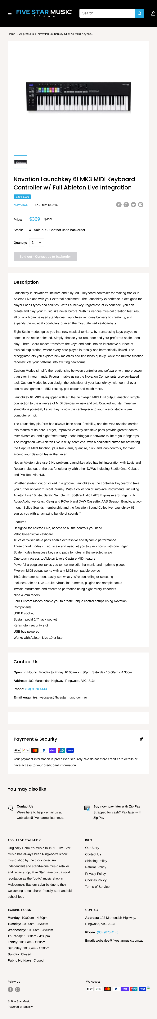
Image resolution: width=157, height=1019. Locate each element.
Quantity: (20, 242)
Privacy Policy (95, 874)
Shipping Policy (96, 861)
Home (11, 33)
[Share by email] (140, 204)
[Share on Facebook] (119, 204)
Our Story (92, 848)
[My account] (153, 13)
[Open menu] (9, 13)
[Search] (139, 13)
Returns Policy (95, 867)
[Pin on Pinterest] (126, 204)
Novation (21, 204)
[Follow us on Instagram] (17, 989)
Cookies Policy (96, 880)
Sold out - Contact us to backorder (45, 256)
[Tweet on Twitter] (133, 204)
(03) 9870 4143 (36, 689)
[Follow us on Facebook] (10, 989)
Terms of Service (97, 887)
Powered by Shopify (20, 1006)
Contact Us (93, 854)
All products (26, 33)
